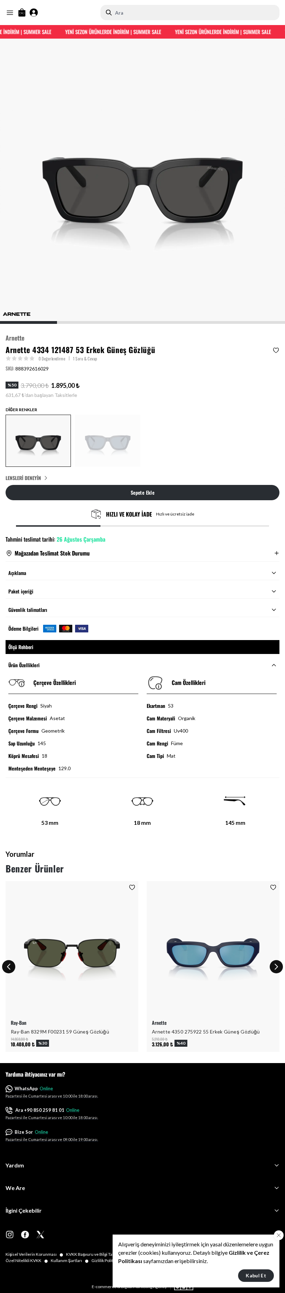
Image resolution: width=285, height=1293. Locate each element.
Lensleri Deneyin (23, 478)
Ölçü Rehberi (20, 647)
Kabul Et (256, 1275)
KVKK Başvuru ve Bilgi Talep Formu (102, 1254)
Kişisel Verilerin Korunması (34, 1254)
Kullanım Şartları (70, 1261)
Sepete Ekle (142, 492)
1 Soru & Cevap (85, 358)
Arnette (15, 337)
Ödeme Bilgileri (23, 628)
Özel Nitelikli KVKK (27, 1261)
